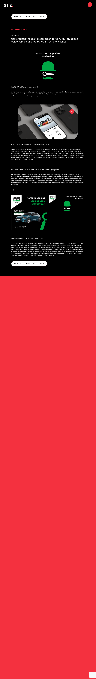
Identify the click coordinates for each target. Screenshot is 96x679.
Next (42, 16)
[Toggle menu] (90, 4)
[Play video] (71, 111)
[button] (19, 190)
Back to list (30, 16)
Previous (17, 16)
